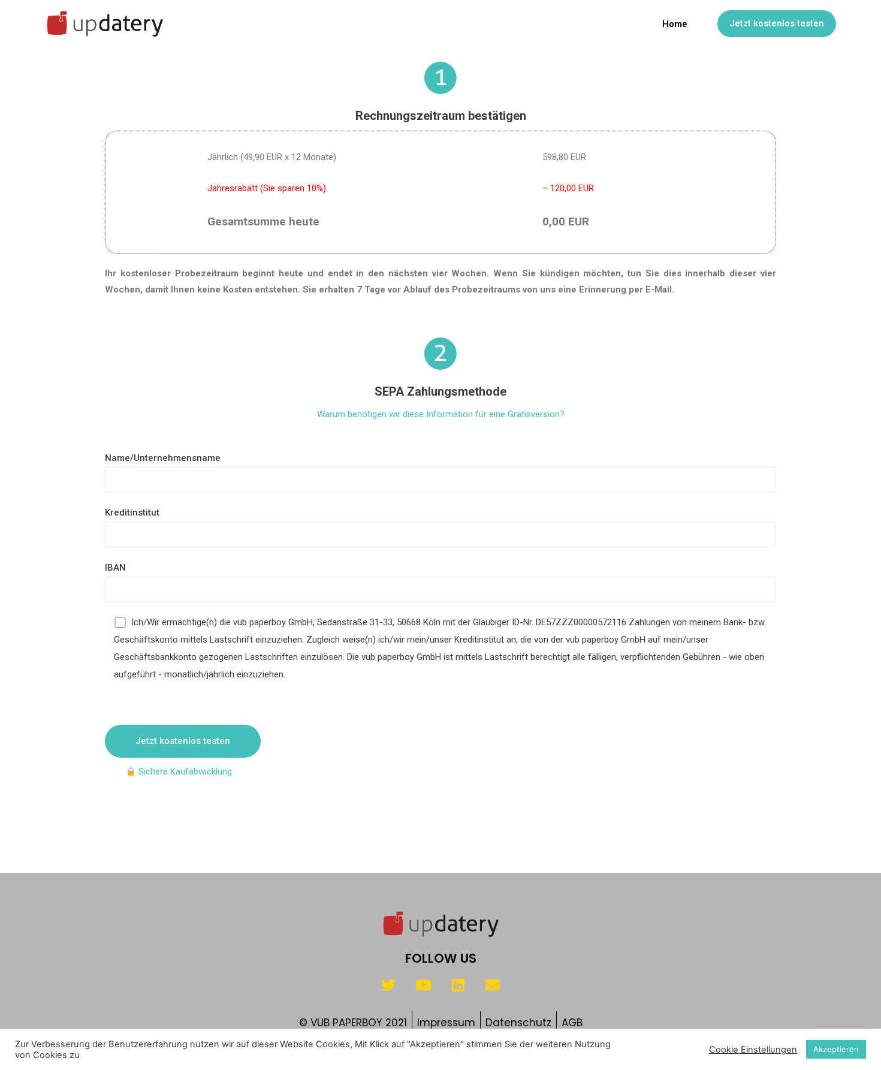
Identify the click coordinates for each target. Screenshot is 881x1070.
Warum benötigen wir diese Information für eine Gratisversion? (441, 414)
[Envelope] (492, 984)
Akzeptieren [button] (836, 1049)
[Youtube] (423, 984)
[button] (776, 23)
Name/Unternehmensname (163, 458)
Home (674, 24)
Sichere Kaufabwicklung (184, 771)
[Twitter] (388, 984)
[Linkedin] (457, 984)
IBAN (115, 567)
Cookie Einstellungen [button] (753, 1049)
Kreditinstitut (132, 512)
